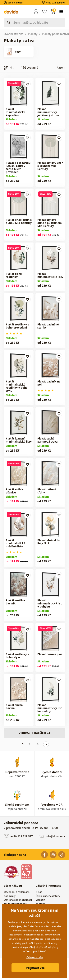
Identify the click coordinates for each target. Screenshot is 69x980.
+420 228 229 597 (21, 836)
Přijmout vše (35, 968)
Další (46, 744)
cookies (39, 934)
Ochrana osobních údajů (18, 899)
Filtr (12, 67)
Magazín (40, 899)
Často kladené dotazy (47, 896)
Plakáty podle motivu (55, 34)
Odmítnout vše (34, 957)
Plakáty (32, 34)
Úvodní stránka (13, 34)
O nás (38, 892)
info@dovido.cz (55, 836)
